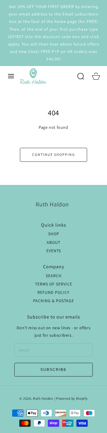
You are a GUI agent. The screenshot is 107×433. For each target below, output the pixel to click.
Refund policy (53, 292)
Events (53, 250)
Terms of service (53, 284)
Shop (53, 233)
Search (54, 275)
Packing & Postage (53, 300)
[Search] (80, 76)
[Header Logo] (46, 76)
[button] (11, 76)
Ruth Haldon (43, 398)
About (53, 242)
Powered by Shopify (72, 398)
